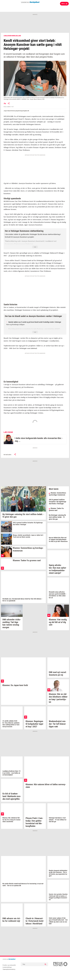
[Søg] (45, 964)
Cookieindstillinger (7, 967)
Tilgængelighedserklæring (9, 969)
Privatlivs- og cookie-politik (9, 965)
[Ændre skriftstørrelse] (5, 103)
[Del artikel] (9, 103)
